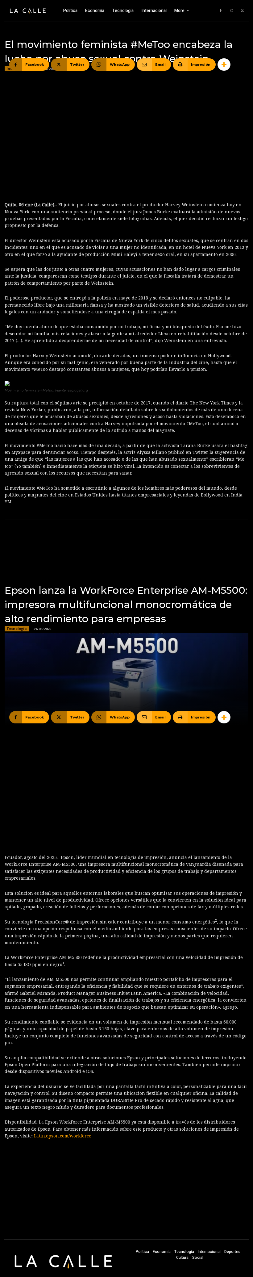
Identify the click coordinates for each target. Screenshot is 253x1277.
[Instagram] (231, 10)
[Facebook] (220, 10)
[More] (224, 64)
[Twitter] (242, 10)
